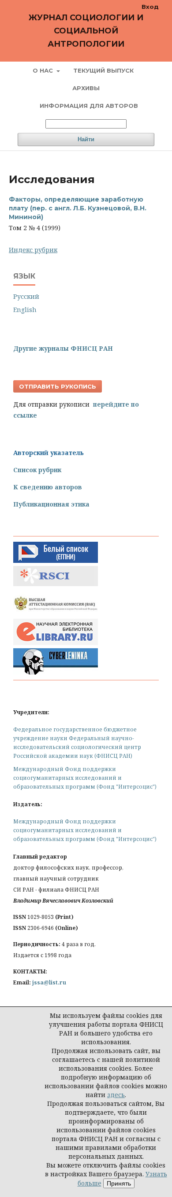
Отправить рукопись (57, 386)
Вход (150, 6)
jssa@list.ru (49, 982)
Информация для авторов (89, 105)
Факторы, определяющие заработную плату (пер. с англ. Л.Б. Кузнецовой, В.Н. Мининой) (77, 208)
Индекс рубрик (33, 250)
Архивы (86, 88)
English (25, 309)
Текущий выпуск (103, 70)
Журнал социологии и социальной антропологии (86, 31)
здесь (116, 1095)
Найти (86, 139)
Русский (26, 296)
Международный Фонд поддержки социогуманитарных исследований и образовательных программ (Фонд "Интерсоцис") (85, 777)
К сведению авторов (47, 487)
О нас (44, 70)
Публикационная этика (51, 504)
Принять (119, 1183)
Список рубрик (37, 470)
